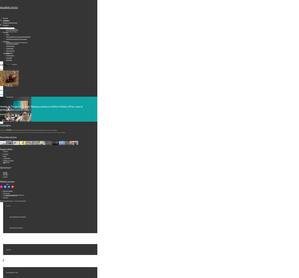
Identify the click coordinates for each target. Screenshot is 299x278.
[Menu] (0, 20)
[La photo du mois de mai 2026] (16, 144)
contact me (63, 132)
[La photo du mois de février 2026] (49, 144)
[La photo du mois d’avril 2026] (29, 144)
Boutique (3, 114)
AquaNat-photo (9, 7)
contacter (55, 130)
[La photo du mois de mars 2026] (42, 144)
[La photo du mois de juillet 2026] (3, 144)
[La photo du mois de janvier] (55, 144)
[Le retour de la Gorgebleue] (36, 144)
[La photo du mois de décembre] (62, 144)
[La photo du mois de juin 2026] (10, 144)
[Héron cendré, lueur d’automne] (68, 144)
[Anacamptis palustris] (23, 144)
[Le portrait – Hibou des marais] (75, 144)
